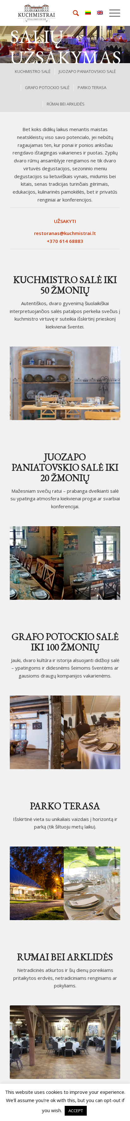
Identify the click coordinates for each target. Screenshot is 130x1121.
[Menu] (111, 13)
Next (106, 383)
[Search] (73, 13)
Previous (24, 383)
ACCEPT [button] (75, 1110)
